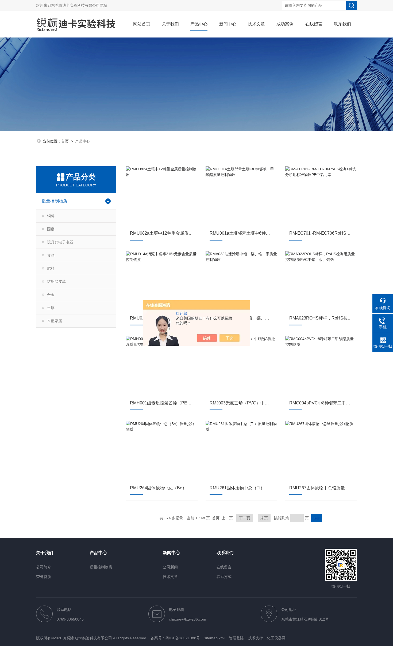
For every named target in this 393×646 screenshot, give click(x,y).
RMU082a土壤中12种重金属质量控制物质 (162, 233)
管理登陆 (236, 638)
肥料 (51, 268)
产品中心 (198, 24)
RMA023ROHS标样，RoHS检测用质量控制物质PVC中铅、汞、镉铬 (321, 318)
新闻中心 (227, 24)
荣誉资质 (43, 576)
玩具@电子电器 (60, 242)
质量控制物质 (54, 201)
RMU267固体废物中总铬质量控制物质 (321, 488)
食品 (51, 255)
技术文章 (256, 24)
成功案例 (285, 24)
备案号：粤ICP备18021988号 (175, 638)
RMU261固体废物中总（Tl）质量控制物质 (241, 488)
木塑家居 (54, 321)
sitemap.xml (214, 638)
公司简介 (43, 567)
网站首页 (141, 24)
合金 (51, 294)
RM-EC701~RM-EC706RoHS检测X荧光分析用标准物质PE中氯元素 (321, 233)
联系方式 (224, 576)
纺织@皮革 (56, 281)
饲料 (51, 216)
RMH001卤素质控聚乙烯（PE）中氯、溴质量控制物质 (162, 403)
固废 (51, 229)
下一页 (244, 518)
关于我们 (170, 24)
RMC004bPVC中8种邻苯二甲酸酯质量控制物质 (321, 403)
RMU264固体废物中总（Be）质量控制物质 (162, 488)
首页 (65, 141)
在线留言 (313, 24)
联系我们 (342, 24)
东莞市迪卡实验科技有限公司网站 (79, 5)
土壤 (51, 308)
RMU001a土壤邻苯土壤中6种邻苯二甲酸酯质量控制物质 (241, 233)
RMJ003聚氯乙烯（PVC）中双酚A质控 (241, 403)
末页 (264, 518)
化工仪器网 (276, 638)
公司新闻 (170, 567)
